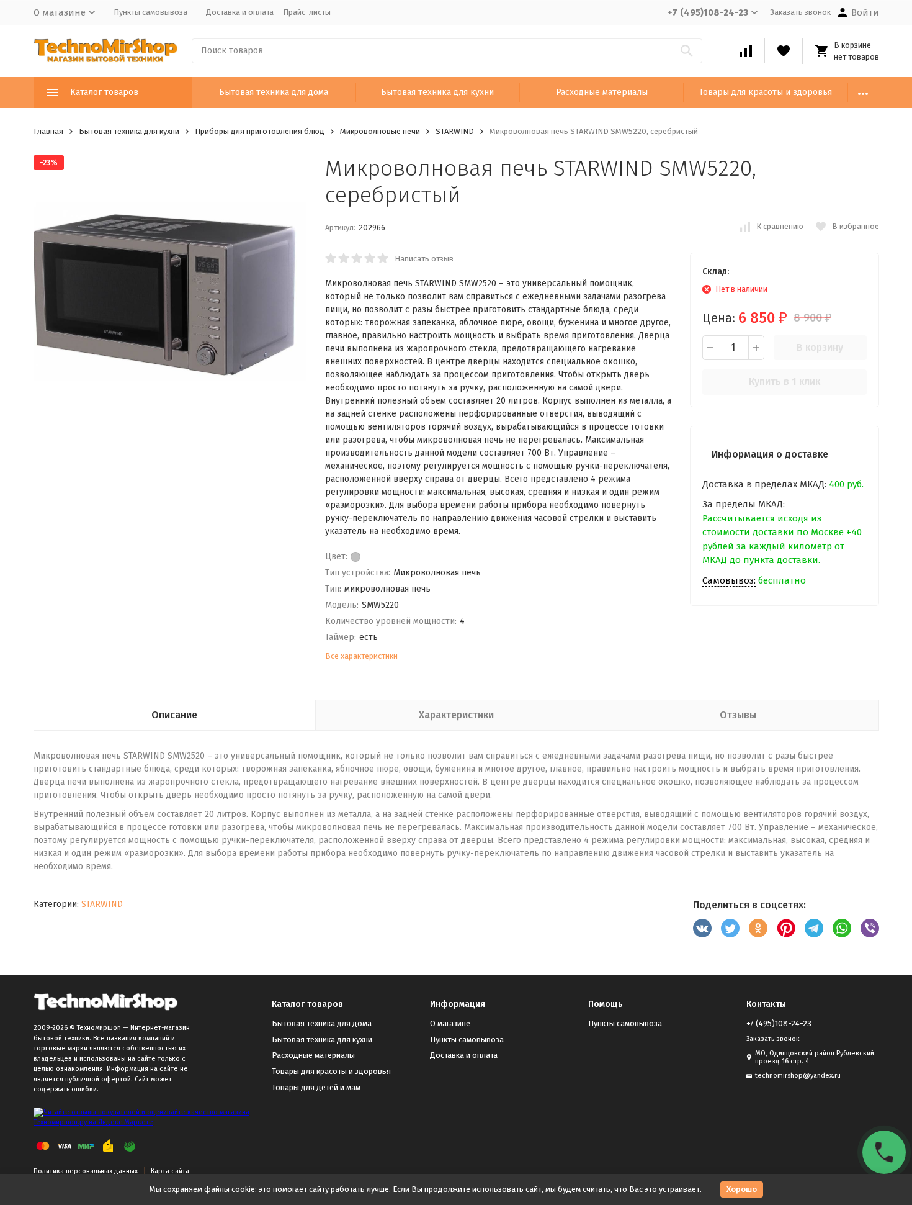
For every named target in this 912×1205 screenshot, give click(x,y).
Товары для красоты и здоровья (765, 92)
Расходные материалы (602, 92)
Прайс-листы (307, 12)
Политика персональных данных (86, 1171)
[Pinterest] (786, 928)
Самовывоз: (729, 580)
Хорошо (741, 1189)
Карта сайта (170, 1171)
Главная (48, 131)
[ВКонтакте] (702, 928)
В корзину (820, 347)
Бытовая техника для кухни (437, 92)
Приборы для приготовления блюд (259, 131)
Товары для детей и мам (316, 1087)
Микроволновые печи (380, 131)
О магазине (450, 1023)
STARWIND (455, 131)
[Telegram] (814, 928)
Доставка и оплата (240, 12)
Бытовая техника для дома (273, 92)
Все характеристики (361, 656)
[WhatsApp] (842, 928)
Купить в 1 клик (784, 381)
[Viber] (870, 928)
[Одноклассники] (758, 928)
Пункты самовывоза (150, 12)
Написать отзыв (424, 258)
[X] (730, 928)
